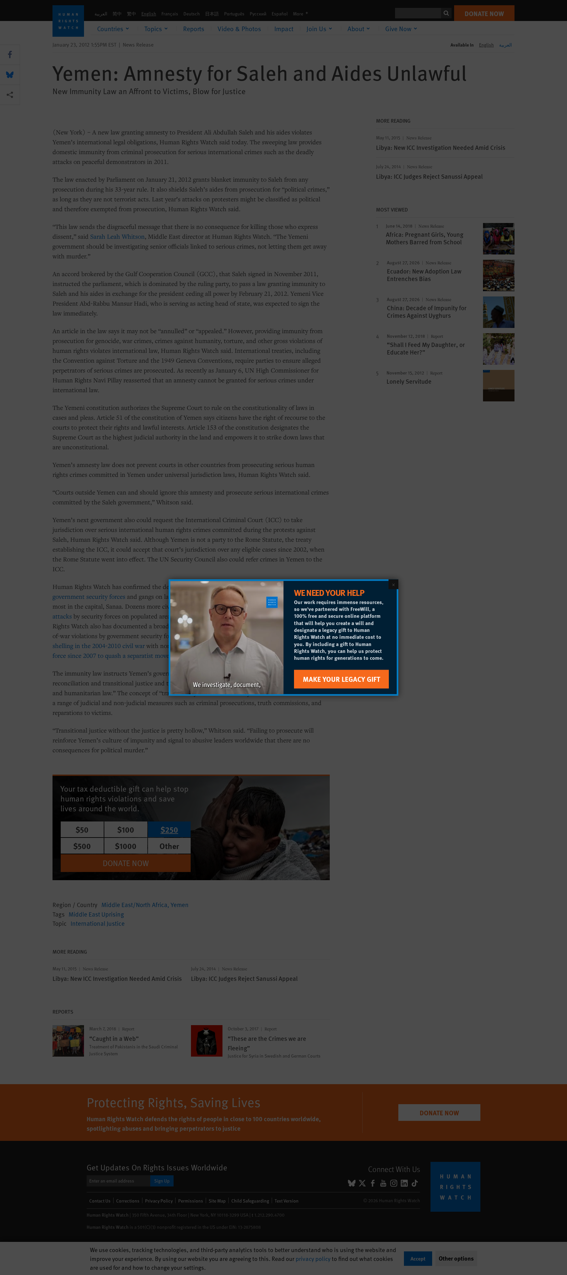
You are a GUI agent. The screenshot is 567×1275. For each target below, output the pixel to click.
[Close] (393, 584)
